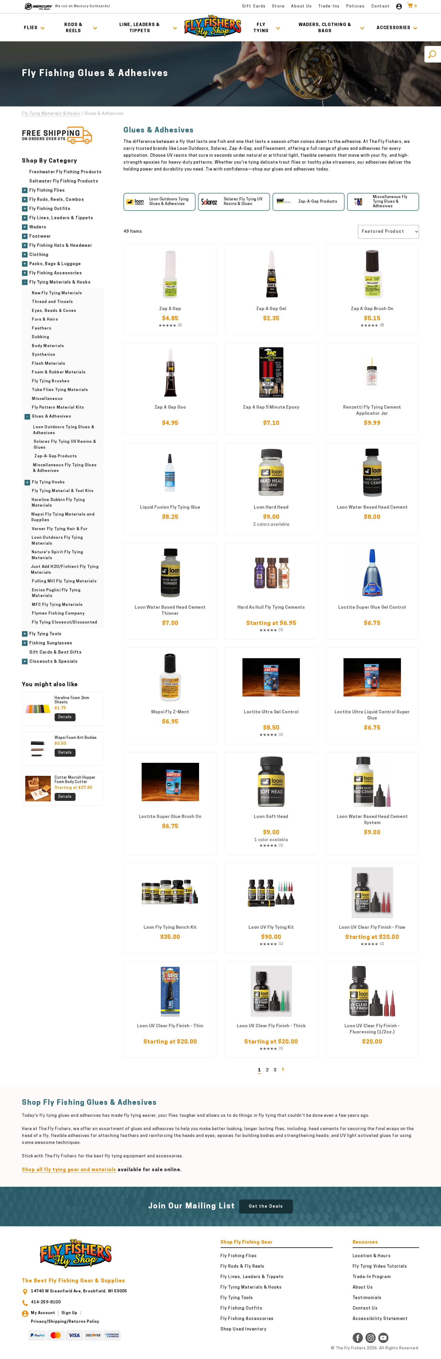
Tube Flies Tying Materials (60, 390)
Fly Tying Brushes (50, 381)
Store (278, 6)
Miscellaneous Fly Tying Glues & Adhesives (65, 468)
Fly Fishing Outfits (49, 209)
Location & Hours (372, 1256)
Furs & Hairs (45, 320)
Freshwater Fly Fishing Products (65, 172)
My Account (43, 1313)
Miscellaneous (47, 399)
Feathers (42, 328)
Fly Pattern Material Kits (58, 408)
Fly (261, 28)
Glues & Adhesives (51, 417)
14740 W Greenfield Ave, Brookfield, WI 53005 (79, 1291)
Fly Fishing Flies (47, 191)
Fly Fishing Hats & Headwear (60, 246)
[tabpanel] (159, 202)
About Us (301, 6)
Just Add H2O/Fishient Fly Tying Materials (65, 570)
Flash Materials (48, 364)
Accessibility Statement (380, 1319)
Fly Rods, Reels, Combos (56, 200)
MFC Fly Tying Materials (57, 605)
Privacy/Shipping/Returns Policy (65, 1322)
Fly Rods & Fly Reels (242, 1267)
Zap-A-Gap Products (55, 456)
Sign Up (69, 1313)
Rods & (73, 28)
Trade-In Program (372, 1277)
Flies (31, 28)
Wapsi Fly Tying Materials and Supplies (63, 517)
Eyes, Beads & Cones (54, 311)
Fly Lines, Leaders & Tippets (61, 218)
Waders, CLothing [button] (325, 28)
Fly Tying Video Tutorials (380, 1267)
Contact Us (365, 1308)
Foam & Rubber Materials (59, 372)
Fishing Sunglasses (50, 643)
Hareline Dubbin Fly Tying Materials (58, 503)
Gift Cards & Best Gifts (55, 653)
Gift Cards (254, 6)
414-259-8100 (45, 1302)
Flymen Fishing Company (58, 614)
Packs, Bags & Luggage (55, 264)
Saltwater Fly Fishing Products (63, 181)
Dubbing (40, 337)
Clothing (38, 255)
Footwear (40, 237)
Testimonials (367, 1298)
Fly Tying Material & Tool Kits (63, 491)
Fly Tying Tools (45, 634)
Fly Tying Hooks (48, 482)
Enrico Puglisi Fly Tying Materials (56, 593)
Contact (380, 6)
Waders (37, 227)
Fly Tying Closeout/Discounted (64, 623)
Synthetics (43, 355)
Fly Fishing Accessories (55, 273)
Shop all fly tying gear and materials (69, 1170)
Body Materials (48, 346)
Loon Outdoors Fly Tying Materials (57, 541)
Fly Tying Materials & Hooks (51, 114)
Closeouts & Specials (53, 662)
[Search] (432, 54)
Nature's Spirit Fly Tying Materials (57, 555)
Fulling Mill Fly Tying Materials (64, 581)
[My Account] (399, 6)
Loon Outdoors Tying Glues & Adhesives (63, 430)
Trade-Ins (329, 6)
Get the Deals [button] (266, 1206)
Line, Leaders (139, 28)
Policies (355, 6)
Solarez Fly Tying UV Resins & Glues (65, 445)
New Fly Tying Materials (57, 293)
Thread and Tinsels (52, 302)
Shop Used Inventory (243, 1329)
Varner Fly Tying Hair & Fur (60, 529)
